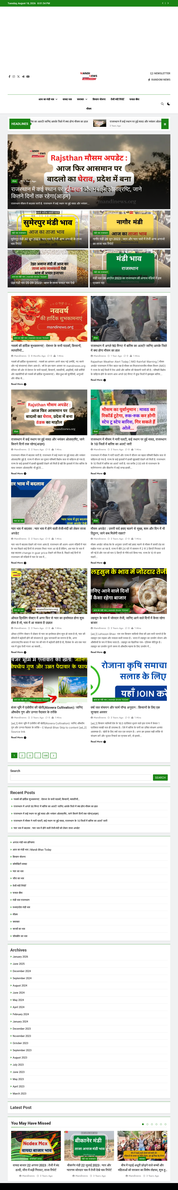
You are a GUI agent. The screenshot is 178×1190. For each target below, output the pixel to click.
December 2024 (22, 971)
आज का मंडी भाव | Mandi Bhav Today (29, 276)
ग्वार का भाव (18, 520)
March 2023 (19, 1093)
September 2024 (22, 978)
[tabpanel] (36, 1154)
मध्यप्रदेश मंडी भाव (21, 907)
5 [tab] (161, 1124)
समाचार (80, 99)
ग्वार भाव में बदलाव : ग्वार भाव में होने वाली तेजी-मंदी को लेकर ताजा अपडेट (47, 828)
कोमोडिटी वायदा (20, 864)
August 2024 (20, 985)
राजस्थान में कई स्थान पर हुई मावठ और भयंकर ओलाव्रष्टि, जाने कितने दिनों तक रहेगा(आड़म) (117, 121)
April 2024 (18, 1007)
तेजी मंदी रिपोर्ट (117, 99)
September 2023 (22, 1050)
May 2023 (18, 1079)
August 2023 (20, 1057)
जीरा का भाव (18, 878)
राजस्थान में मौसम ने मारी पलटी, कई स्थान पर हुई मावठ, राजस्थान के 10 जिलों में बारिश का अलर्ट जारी (125, 3)
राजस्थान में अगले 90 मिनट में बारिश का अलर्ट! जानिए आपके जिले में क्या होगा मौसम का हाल (56, 806)
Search (15, 771)
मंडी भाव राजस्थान (19, 233)
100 (45, 755)
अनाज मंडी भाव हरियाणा (23, 842)
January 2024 (20, 1021)
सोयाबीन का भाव (20, 936)
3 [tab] (152, 1124)
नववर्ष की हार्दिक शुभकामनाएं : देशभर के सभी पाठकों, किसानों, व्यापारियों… (47, 799)
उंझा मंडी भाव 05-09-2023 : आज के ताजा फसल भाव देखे (42, 283)
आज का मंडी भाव (46, 99)
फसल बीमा (134, 99)
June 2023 (19, 1072)
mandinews (20, 356)
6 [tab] (165, 1124)
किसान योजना (99, 99)
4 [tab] (156, 1124)
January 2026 (20, 956)
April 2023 (18, 1086)
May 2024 (18, 1000)
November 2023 (22, 1036)
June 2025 (19, 963)
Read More (17, 384)
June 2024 (19, 992)
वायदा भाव (67, 99)
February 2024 (21, 1014)
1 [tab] (143, 1124)
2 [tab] (147, 1124)
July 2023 (18, 1064)
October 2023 (20, 1043)
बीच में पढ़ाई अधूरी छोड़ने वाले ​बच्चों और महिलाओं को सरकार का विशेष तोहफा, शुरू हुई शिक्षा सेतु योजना (142, 1169)
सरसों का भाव (19, 928)
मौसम (88, 108)
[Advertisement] (89, 38)
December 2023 (22, 1028)
